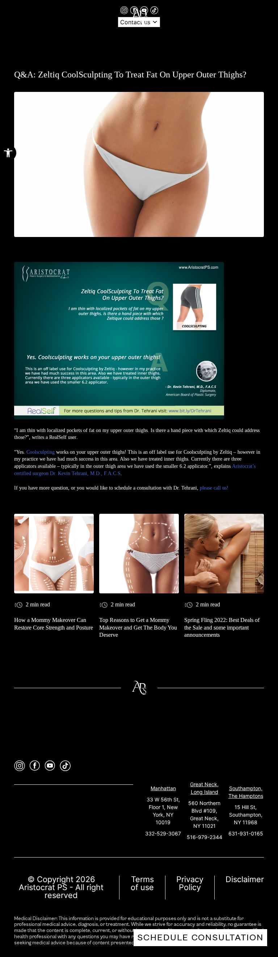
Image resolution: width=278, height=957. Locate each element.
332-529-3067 (163, 833)
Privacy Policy (189, 883)
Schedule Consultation (200, 937)
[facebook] (34, 765)
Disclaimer (245, 879)
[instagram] (125, 9)
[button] (8, 153)
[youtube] (50, 765)
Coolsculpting (40, 452)
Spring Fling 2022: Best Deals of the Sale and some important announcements (222, 627)
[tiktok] (154, 9)
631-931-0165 (245, 833)
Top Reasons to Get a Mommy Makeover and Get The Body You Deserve (138, 627)
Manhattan (163, 788)
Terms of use (142, 883)
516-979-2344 (204, 837)
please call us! (214, 488)
